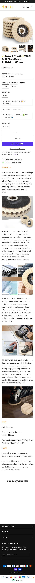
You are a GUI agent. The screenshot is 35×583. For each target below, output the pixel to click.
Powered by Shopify (21, 573)
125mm (13, 86)
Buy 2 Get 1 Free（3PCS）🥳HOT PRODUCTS (14, 102)
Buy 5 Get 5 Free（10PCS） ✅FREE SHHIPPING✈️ (15, 116)
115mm (5, 86)
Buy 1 (5, 95)
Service (6, 532)
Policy (5, 537)
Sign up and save (10, 544)
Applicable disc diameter (13, 83)
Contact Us (8, 526)
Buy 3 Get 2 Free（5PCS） (12, 109)
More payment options (17, 149)
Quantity (6, 92)
